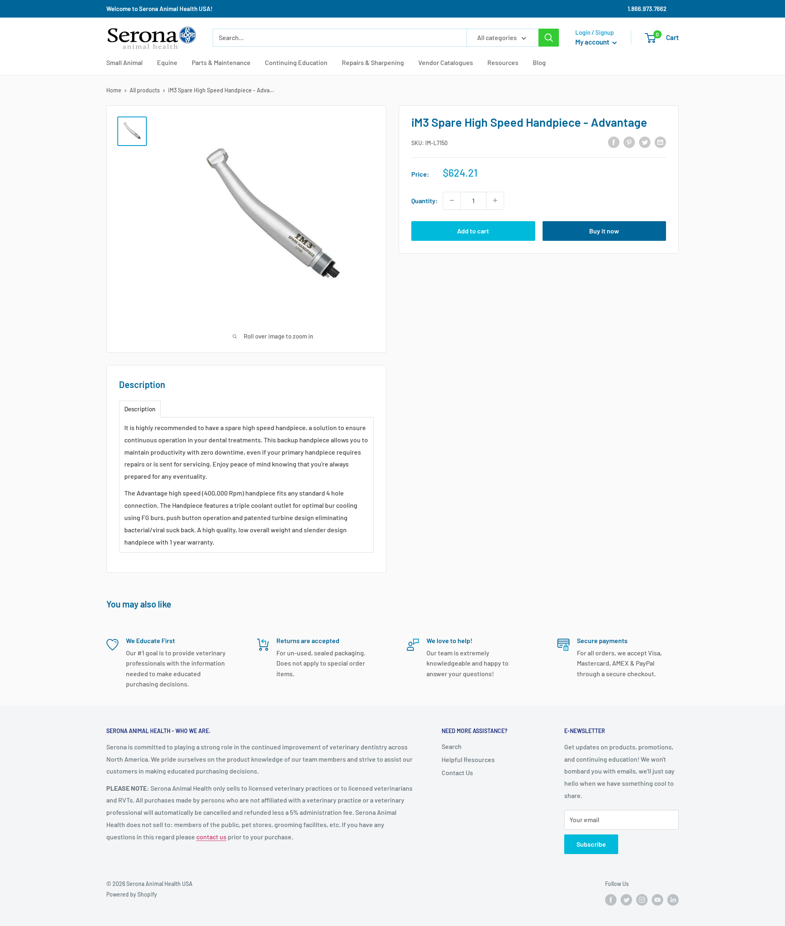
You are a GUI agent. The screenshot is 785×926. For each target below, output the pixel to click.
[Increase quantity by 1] (495, 200)
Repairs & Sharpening (373, 62)
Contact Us (457, 772)
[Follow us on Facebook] (611, 900)
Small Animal (124, 62)
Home (113, 90)
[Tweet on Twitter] (644, 141)
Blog (539, 62)
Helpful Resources (468, 759)
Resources (502, 62)
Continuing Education (296, 62)
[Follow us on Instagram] (642, 900)
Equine (167, 62)
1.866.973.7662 (647, 8)
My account (592, 42)
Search (452, 746)
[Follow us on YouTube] (657, 900)
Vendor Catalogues (445, 62)
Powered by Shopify (131, 894)
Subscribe (591, 844)
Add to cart (473, 230)
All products (145, 90)
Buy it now (604, 230)
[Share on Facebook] (613, 141)
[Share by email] (660, 141)
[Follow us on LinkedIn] (673, 900)
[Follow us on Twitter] (626, 900)
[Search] (548, 38)
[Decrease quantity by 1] (451, 200)
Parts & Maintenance (221, 62)
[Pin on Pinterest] (629, 141)
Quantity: (424, 200)
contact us (211, 837)
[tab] (140, 409)
